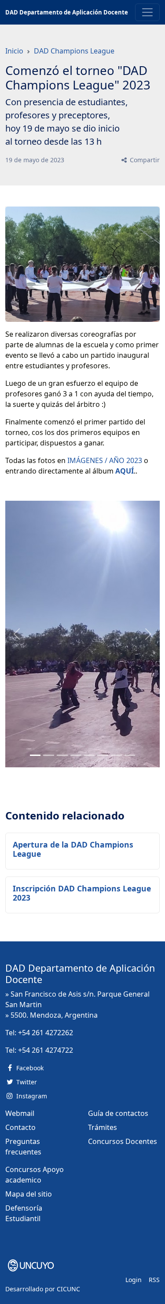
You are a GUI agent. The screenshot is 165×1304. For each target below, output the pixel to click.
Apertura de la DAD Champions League (73, 849)
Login (133, 1279)
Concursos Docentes (122, 1141)
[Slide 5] (102, 755)
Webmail (19, 1113)
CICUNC (68, 1289)
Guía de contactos (118, 1113)
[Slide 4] (89, 755)
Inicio (14, 51)
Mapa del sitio (28, 1194)
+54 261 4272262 (45, 1032)
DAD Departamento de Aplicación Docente (66, 12)
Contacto (20, 1127)
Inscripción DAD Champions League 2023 (82, 893)
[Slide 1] (48, 755)
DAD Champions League (74, 51)
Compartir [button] (144, 160)
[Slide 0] (35, 755)
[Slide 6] (116, 755)
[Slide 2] (62, 755)
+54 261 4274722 (45, 1050)
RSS (154, 1279)
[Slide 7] (130, 755)
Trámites (102, 1127)
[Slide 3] (75, 755)
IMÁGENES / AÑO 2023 (104, 460)
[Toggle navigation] (147, 12)
